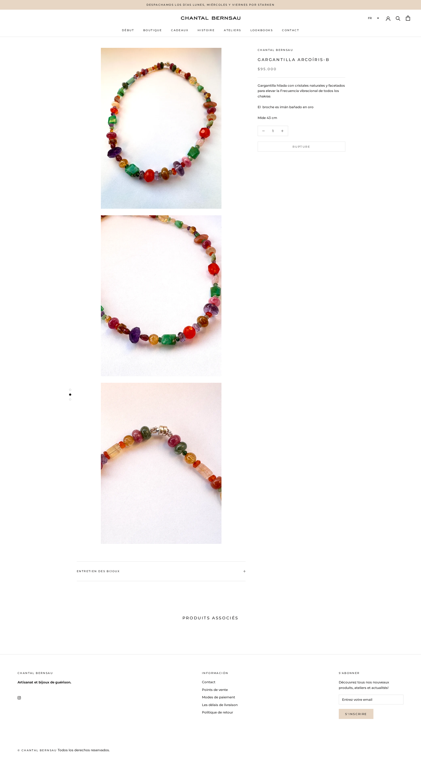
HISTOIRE (206, 30)
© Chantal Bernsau (37, 750)
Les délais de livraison (220, 705)
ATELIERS (232, 30)
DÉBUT (128, 30)
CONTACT (290, 30)
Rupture (301, 146)
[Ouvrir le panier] (408, 18)
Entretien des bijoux (98, 571)
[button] (373, 18)
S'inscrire (356, 714)
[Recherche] (398, 18)
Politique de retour (217, 712)
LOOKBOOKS (261, 30)
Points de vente (215, 690)
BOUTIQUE (152, 30)
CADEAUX (179, 30)
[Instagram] (19, 698)
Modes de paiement (218, 697)
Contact (208, 682)
